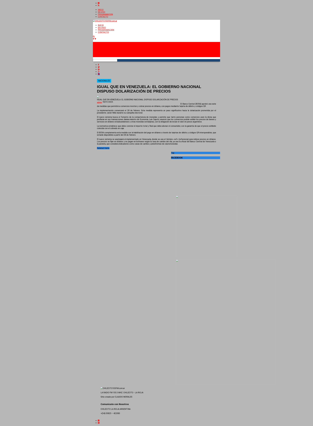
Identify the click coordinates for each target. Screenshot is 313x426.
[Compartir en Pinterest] (99, 69)
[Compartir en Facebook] (98, 65)
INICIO (101, 10)
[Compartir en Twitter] (99, 67)
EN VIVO (101, 12)
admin (99, 102)
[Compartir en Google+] (99, 72)
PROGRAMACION (105, 14)
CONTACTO (103, 17)
